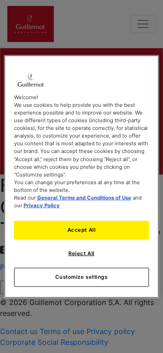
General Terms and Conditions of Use (84, 197)
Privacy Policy (42, 205)
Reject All (81, 253)
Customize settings (81, 276)
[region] (81, 176)
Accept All (81, 230)
